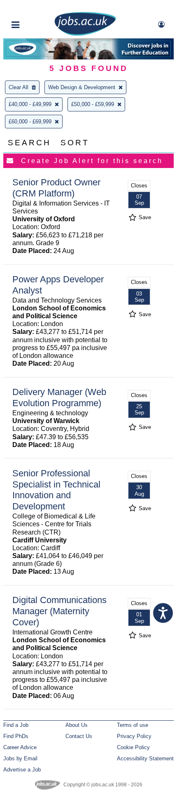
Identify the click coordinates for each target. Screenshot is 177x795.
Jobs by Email (20, 758)
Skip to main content (33, 7)
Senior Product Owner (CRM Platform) (56, 188)
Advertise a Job (22, 770)
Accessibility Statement (145, 758)
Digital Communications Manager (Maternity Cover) (59, 611)
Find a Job (15, 725)
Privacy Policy (134, 736)
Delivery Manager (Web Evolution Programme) (59, 397)
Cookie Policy (133, 747)
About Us (76, 725)
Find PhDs (15, 736)
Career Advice (20, 747)
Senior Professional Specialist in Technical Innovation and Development (56, 490)
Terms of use (132, 725)
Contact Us (78, 736)
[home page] (85, 34)
